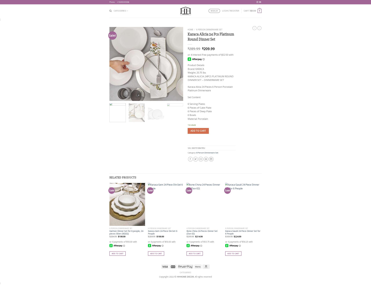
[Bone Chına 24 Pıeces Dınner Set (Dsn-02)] (204, 204)
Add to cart (198, 130)
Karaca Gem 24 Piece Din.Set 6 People (162, 232)
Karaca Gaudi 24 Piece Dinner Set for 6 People (242, 232)
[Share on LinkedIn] (211, 159)
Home (190, 29)
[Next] (178, 64)
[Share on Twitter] (195, 159)
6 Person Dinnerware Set (209, 29)
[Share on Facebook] (190, 159)
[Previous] (114, 64)
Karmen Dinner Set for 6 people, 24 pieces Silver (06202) (126, 232)
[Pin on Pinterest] (206, 159)
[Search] (110, 11)
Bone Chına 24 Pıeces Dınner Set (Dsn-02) (202, 232)
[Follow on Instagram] (257, 2)
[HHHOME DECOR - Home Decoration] (185, 11)
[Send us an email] (260, 2)
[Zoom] (113, 97)
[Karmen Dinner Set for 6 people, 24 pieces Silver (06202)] (127, 204)
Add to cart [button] (117, 253)
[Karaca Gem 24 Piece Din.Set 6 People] (166, 204)
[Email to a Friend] (200, 159)
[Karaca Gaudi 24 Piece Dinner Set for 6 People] (243, 204)
